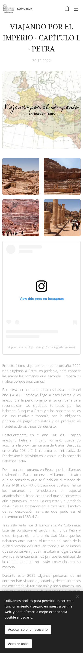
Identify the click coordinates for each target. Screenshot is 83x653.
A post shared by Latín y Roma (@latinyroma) (41, 347)
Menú (76, 8)
